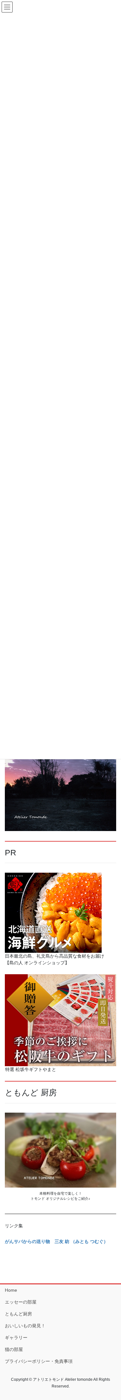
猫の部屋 (14, 1349)
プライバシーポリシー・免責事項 (39, 1361)
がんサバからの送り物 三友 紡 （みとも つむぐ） (56, 1241)
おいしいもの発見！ (25, 1325)
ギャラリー (16, 1337)
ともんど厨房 (18, 1313)
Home (11, 1290)
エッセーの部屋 (20, 1302)
